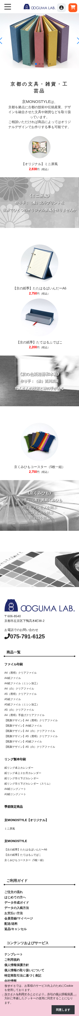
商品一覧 (14, 652)
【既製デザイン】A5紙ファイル (23, 741)
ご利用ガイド (17, 880)
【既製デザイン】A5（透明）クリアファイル (31, 736)
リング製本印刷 (15, 759)
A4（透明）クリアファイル (20, 672)
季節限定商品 (13, 806)
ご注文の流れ (13, 892)
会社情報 (10, 980)
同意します (63, 1009)
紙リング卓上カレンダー (18, 767)
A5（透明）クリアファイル (20, 693)
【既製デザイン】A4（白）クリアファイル (29, 731)
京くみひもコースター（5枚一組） (24, 860)
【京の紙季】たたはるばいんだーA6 (25, 849)
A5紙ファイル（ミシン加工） (21, 704)
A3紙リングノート (15, 794)
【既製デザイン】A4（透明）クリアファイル (31, 720)
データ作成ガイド (16, 902)
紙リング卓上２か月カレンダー (22, 773)
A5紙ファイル (12, 699)
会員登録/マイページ (18, 918)
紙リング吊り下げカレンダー (21, 778)
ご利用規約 (12, 959)
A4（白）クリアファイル (19, 688)
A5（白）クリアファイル (19, 709)
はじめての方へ (15, 897)
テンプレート (13, 954)
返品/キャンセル (15, 929)
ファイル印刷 (13, 664)
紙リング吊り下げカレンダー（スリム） (28, 783)
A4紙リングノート (15, 788)
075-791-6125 (27, 636)
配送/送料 (11, 923)
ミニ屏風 (9, 828)
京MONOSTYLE (15, 841)
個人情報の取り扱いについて (24, 970)
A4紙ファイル (12, 678)
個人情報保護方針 (16, 965)
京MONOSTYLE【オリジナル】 (26, 820)
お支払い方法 (13, 913)
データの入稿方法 (16, 908)
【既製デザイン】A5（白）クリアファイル (29, 746)
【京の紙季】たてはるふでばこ (22, 854)
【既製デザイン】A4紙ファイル (23, 725)
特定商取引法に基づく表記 (22, 975)
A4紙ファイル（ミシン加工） (21, 683)
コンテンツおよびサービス (28, 943)
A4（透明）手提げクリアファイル (24, 715)
